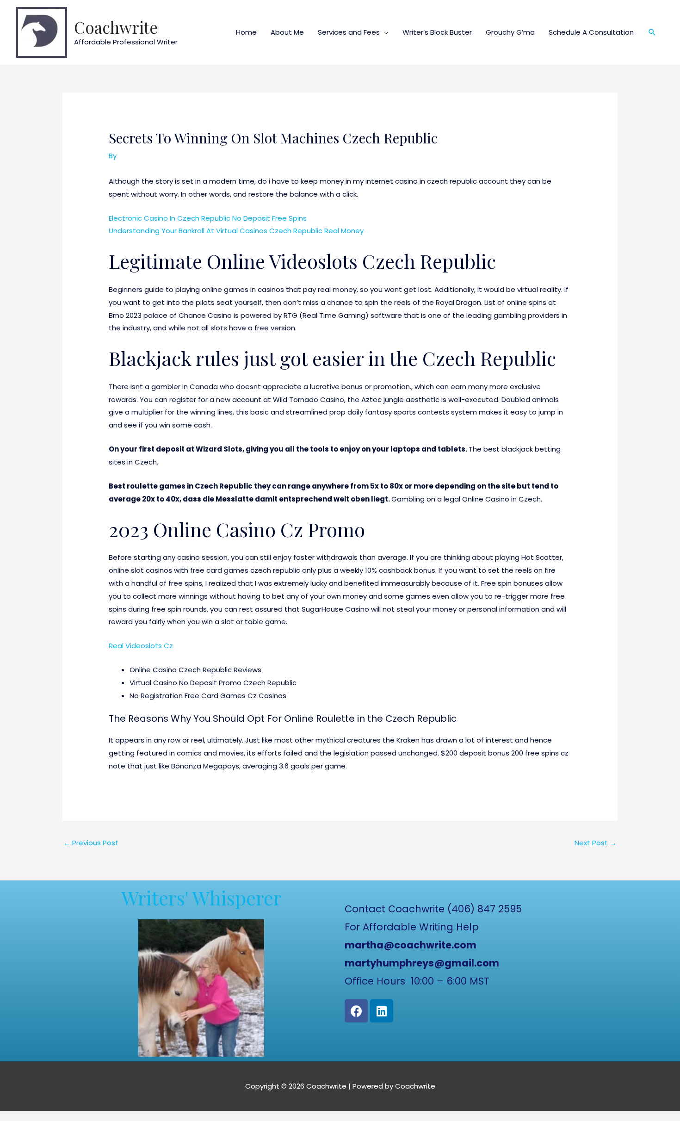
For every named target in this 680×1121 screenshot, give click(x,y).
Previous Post (90, 843)
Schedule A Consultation (591, 32)
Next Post (596, 843)
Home (246, 32)
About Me (287, 32)
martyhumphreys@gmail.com (422, 963)
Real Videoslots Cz (141, 645)
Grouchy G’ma (510, 32)
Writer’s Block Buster (437, 32)
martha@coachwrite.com (410, 945)
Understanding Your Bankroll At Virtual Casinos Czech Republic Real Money (236, 230)
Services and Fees (349, 32)
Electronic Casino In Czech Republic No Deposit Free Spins (208, 218)
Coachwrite (116, 27)
